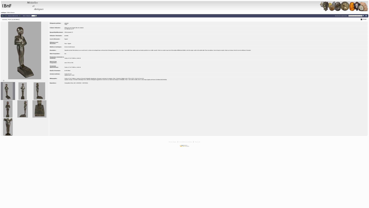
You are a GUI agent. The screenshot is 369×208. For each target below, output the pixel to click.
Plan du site (197, 141)
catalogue (3, 12)
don (65, 53)
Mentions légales (173, 141)
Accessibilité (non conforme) (185, 141)
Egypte (66, 39)
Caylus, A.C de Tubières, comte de (72, 58)
